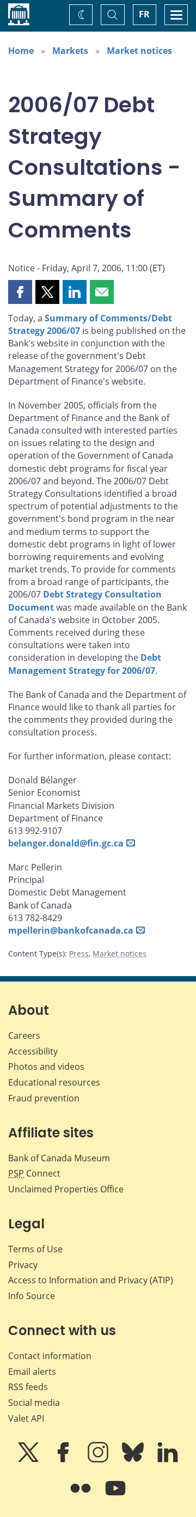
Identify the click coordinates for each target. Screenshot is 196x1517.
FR (144, 14)
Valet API (26, 1418)
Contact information (49, 1356)
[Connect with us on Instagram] (99, 1460)
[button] (20, 292)
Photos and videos (46, 1067)
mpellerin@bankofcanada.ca (70, 930)
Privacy (23, 1265)
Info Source (31, 1296)
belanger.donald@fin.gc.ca (66, 843)
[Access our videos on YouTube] (115, 1496)
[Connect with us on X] (29, 1460)
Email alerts (32, 1372)
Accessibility (33, 1051)
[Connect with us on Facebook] (64, 1460)
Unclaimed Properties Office (66, 1189)
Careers (24, 1035)
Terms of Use (35, 1249)
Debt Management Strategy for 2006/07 (84, 663)
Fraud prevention (43, 1098)
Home (21, 51)
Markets (70, 51)
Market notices (139, 51)
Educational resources (54, 1082)
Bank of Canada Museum (59, 1158)
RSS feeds (28, 1387)
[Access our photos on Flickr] (81, 1496)
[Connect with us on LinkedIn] (167, 1460)
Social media (34, 1403)
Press (79, 953)
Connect (34, 1173)
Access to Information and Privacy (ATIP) (90, 1280)
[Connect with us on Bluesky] (134, 1460)
